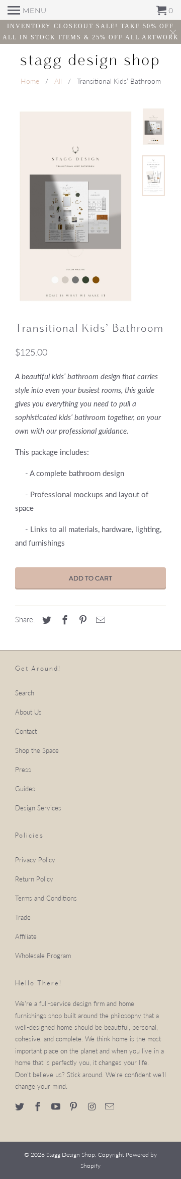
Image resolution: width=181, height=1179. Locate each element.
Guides (25, 789)
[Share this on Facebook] (63, 619)
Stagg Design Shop (70, 1154)
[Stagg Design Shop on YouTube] (56, 1106)
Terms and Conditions (46, 898)
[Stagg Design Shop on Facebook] (38, 1106)
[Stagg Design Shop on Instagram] (92, 1106)
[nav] (27, 10)
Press (23, 769)
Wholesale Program (43, 956)
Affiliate (26, 936)
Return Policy (34, 879)
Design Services (38, 808)
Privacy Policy (35, 860)
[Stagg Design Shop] (90, 60)
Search (24, 693)
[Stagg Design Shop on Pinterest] (74, 1106)
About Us (28, 712)
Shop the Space (37, 750)
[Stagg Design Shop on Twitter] (20, 1106)
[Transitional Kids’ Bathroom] (75, 206)
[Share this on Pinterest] (81, 619)
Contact (26, 731)
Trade (23, 917)
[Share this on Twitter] (45, 619)
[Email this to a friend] (99, 619)
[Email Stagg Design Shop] (110, 1106)
